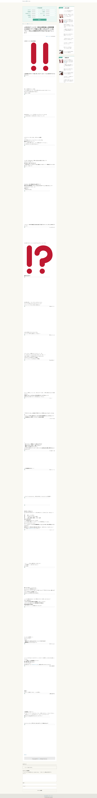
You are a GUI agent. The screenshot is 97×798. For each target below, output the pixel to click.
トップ (24, 23)
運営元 (25, 754)
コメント (24, 773)
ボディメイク (30, 23)
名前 (24, 782)
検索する (39, 19)
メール (24, 786)
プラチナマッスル (32, 528)
